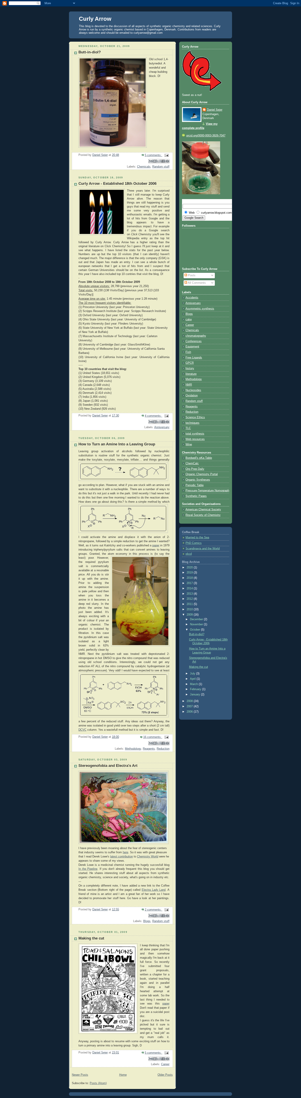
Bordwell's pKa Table (199, 457)
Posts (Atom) (98, 1083)
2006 (190, 711)
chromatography (196, 335)
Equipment (192, 346)
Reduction (163, 748)
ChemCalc (192, 463)
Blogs (146, 921)
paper (155, 545)
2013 (190, 593)
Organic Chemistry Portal (202, 474)
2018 (190, 577)
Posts (191, 275)
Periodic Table (195, 485)
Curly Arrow (95, 18)
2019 (190, 572)
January (195, 694)
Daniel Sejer (214, 109)
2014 (190, 588)
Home (123, 1074)
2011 (190, 604)
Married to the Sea (197, 537)
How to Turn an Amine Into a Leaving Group (116, 444)
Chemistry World (147, 856)
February (196, 689)
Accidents (192, 297)
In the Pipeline (87, 868)
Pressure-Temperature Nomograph (207, 490)
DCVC (82, 729)
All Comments (196, 282)
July (193, 673)
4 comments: (153, 415)
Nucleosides (193, 390)
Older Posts (165, 1074)
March (194, 684)
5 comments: (153, 155)
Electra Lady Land (153, 889)
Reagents (149, 748)
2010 (190, 609)
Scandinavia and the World (203, 548)
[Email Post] (165, 155)
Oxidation (192, 395)
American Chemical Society (203, 509)
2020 (190, 567)
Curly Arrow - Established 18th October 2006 (117, 183)
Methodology (133, 748)
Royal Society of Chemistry (203, 515)
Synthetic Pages (196, 496)
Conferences (194, 341)
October (195, 629)
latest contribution (121, 856)
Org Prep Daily (195, 469)
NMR (189, 384)
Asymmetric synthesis (200, 308)
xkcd (189, 553)
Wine (189, 444)
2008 (190, 701)
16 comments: (152, 737)
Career (165, 1064)
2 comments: (153, 909)
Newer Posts (80, 1074)
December (197, 619)
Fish (188, 352)
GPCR (190, 362)
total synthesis (195, 433)
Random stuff (160, 166)
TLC (188, 428)
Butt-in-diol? (89, 52)
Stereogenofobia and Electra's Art (107, 766)
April (193, 678)
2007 (190, 706)
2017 (190, 583)
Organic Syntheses (198, 479)
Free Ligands (194, 357)
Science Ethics (195, 417)
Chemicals (143, 166)
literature (191, 373)
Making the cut (91, 938)
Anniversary (161, 427)
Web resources (195, 439)
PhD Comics (194, 543)
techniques (192, 422)
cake (189, 319)
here (125, 852)
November (197, 624)
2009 (190, 614)
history (190, 368)
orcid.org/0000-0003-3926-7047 (205, 135)
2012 (190, 598)
